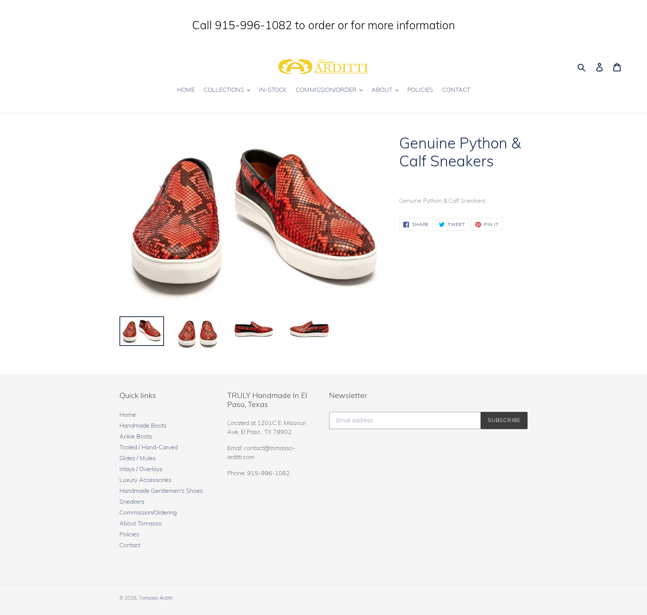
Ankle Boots (135, 436)
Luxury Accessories (145, 479)
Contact (129, 545)
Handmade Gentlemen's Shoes (161, 490)
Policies (129, 534)
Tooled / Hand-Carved (148, 447)
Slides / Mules (137, 458)
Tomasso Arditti (156, 598)
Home (127, 414)
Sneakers (132, 501)
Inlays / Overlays (140, 469)
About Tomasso (140, 523)
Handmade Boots (143, 425)
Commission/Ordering (148, 512)
